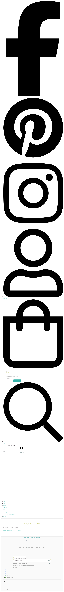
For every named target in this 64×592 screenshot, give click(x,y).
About (4, 501)
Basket (9, 380)
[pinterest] (33, 158)
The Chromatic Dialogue (11, 514)
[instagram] (33, 226)
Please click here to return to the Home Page (12, 530)
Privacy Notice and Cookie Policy (39, 547)
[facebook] (33, 96)
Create (11, 589)
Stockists (5, 507)
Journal (5, 512)
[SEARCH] (21, 448)
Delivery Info (30, 547)
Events (4, 505)
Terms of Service (24, 547)
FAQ (4, 509)
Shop (4, 503)
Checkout (17, 380)
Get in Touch (6, 511)
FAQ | (20, 547)
